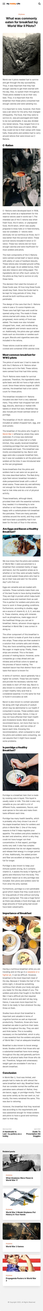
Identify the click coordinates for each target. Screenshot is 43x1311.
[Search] (39, 3)
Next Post (33, 1132)
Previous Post (12, 1132)
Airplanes (21, 14)
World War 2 (8, 434)
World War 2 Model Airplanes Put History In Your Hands (21, 1213)
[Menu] (4, 4)
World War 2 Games (15, 1246)
